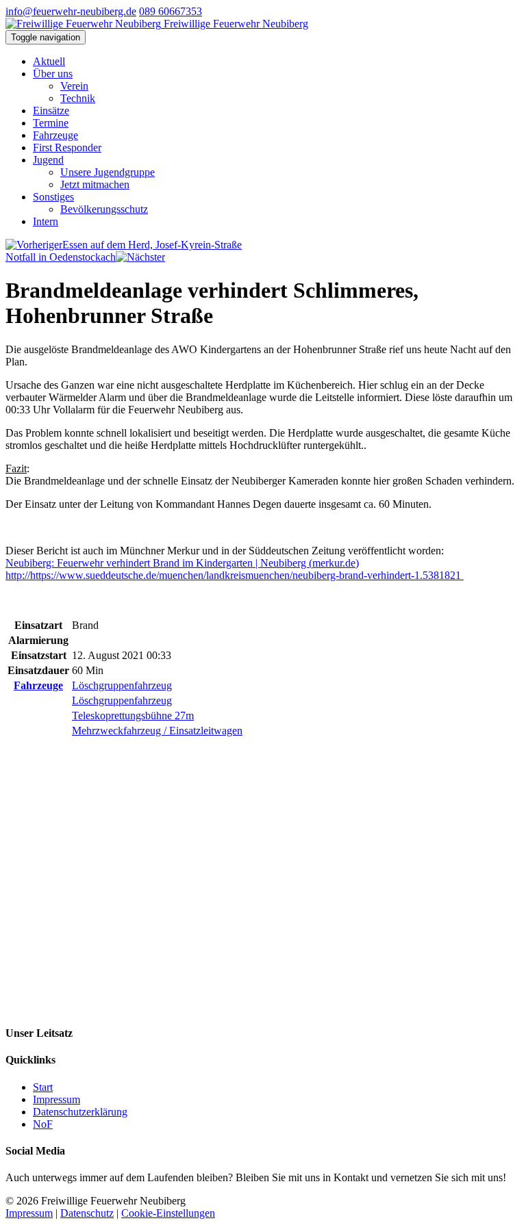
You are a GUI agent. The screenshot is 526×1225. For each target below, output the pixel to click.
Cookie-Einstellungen (168, 1213)
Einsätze (51, 110)
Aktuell (49, 61)
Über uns (53, 73)
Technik (77, 98)
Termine (50, 123)
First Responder (67, 147)
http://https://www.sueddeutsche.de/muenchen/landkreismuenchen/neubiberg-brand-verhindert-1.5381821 (234, 575)
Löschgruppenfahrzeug (122, 685)
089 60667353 (170, 11)
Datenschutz (87, 1213)
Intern (45, 221)
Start (43, 1087)
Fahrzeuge (55, 135)
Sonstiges (53, 197)
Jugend (48, 160)
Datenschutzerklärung (80, 1112)
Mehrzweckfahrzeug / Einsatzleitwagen (157, 730)
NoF (43, 1124)
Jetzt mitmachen (94, 184)
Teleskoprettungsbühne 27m (133, 715)
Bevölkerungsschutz (104, 209)
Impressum (56, 1099)
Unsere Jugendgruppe (107, 172)
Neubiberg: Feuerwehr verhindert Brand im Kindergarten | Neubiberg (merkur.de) (182, 563)
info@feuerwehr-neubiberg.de (70, 11)
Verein (74, 86)
